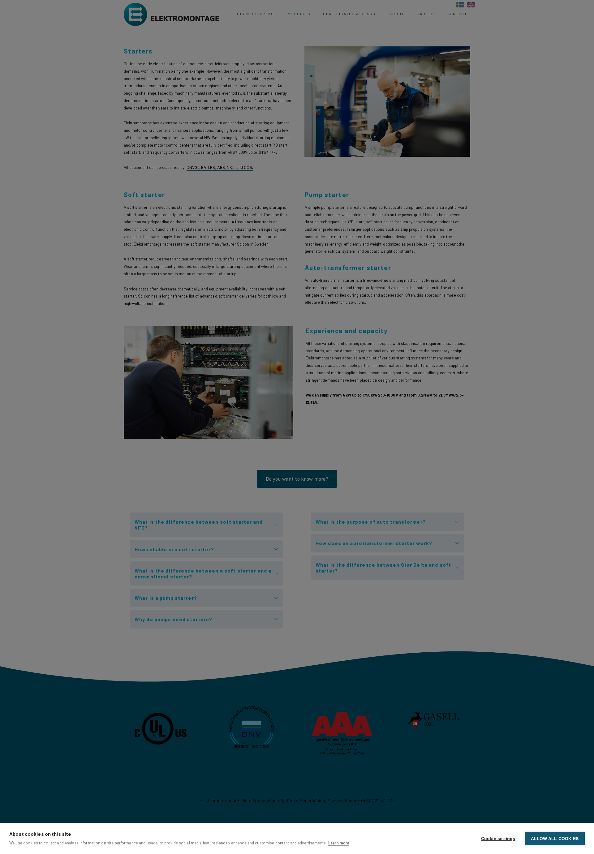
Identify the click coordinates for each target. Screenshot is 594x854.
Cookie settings (498, 838)
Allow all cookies (555, 838)
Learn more (338, 842)
